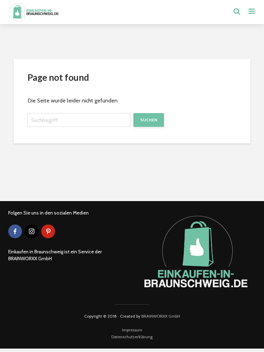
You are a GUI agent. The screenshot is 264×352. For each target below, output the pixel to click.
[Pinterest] (48, 231)
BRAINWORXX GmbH (160, 316)
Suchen (148, 119)
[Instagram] (31, 231)
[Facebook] (15, 231)
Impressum (132, 329)
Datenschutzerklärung (132, 336)
